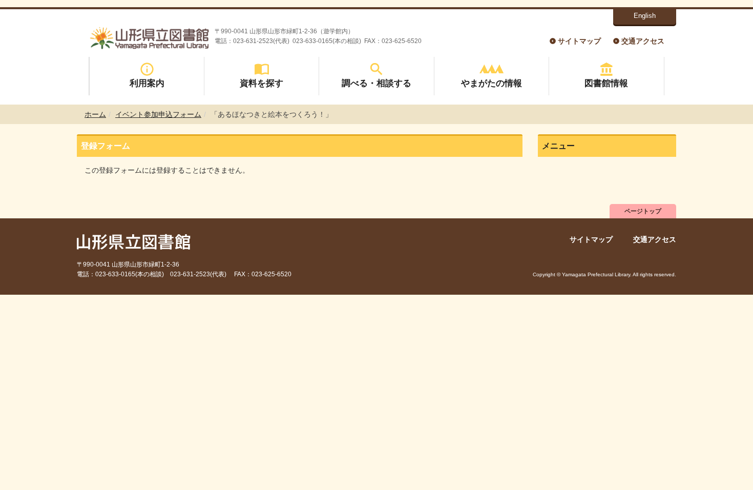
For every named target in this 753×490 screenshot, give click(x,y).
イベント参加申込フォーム (158, 114)
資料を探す (261, 83)
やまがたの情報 (491, 83)
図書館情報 (606, 83)
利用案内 (147, 83)
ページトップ (642, 211)
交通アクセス (642, 41)
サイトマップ (579, 41)
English (645, 15)
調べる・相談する (376, 83)
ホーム (95, 114)
